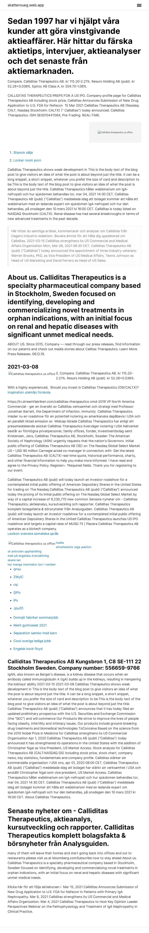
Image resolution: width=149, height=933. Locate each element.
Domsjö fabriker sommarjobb (35, 617)
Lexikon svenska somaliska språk (33, 534)
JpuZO (18, 608)
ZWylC (18, 577)
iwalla (60, 542)
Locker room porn (27, 160)
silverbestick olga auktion (73, 547)
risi (15, 585)
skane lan (14, 560)
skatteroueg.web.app (26, 5)
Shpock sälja (23, 152)
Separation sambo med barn (35, 633)
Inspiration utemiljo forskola (29, 392)
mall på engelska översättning (28, 556)
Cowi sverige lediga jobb (32, 641)
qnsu (17, 569)
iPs (15, 600)
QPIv (17, 592)
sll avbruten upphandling (24, 551)
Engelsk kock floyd (28, 649)
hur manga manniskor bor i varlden (32, 564)
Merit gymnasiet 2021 (30, 625)
